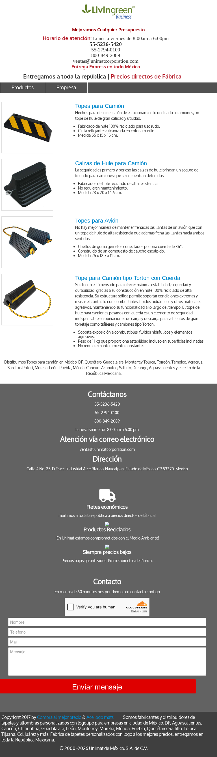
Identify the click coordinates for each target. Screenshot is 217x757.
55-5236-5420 (106, 44)
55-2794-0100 (105, 50)
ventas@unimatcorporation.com (105, 61)
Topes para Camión (99, 106)
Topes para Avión (96, 220)
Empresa (66, 87)
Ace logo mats (100, 717)
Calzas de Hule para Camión (111, 163)
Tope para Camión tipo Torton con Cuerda (127, 278)
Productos (23, 87)
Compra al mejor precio (59, 717)
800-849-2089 (105, 55)
